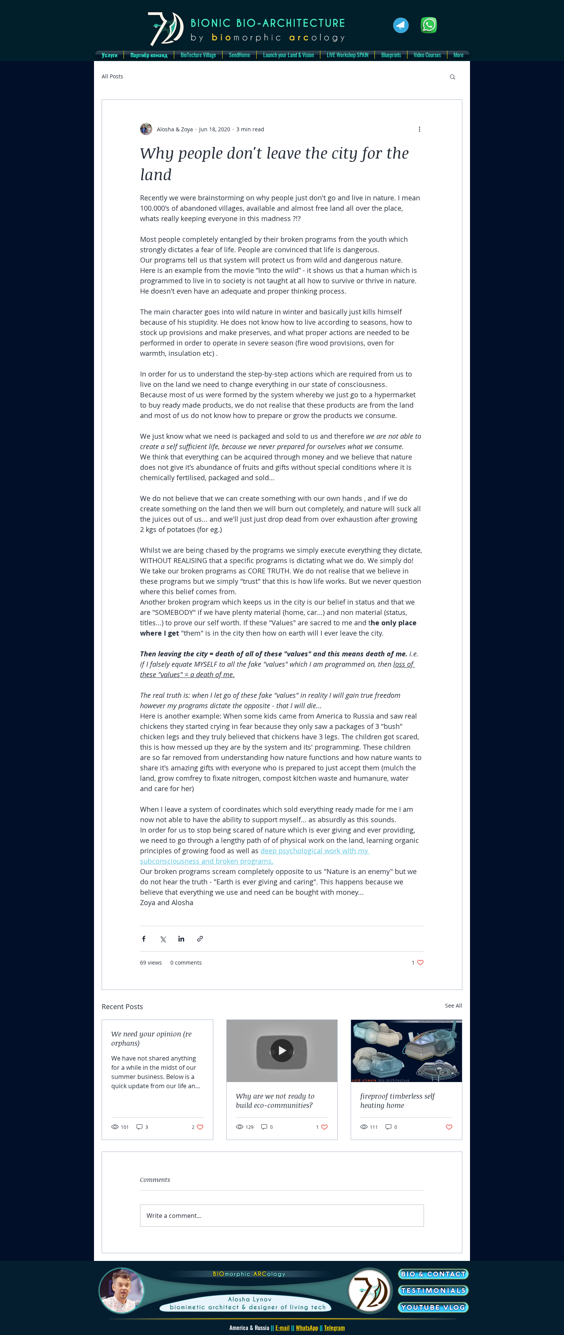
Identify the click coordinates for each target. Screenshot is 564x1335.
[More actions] (419, 129)
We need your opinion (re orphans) (151, 1038)
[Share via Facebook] (143, 938)
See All (453, 1005)
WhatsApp (307, 1327)
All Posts (112, 76)
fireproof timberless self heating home (397, 1100)
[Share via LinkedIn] (181, 938)
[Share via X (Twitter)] (162, 938)
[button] (452, 76)
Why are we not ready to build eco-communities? (275, 1100)
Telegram (334, 1327)
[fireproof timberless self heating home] (406, 1051)
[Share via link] (200, 938)
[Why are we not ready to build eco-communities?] (282, 1051)
